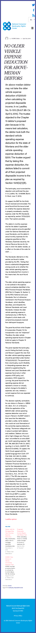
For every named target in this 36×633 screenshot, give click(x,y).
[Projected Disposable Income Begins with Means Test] (23, 538)
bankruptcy (11, 587)
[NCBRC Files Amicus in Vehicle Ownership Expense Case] (11, 568)
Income (10, 585)
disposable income (18, 587)
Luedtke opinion (11, 519)
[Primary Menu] (32, 28)
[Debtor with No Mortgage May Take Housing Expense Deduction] (11, 541)
